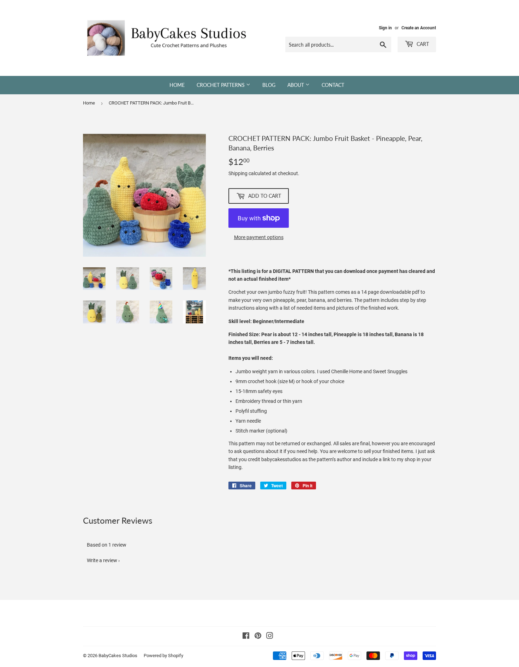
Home (177, 85)
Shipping (237, 173)
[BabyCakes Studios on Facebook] (246, 636)
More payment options (259, 237)
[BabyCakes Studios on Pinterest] (258, 636)
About (296, 85)
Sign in (385, 27)
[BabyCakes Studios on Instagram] (269, 636)
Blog (268, 85)
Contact (333, 85)
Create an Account (418, 27)
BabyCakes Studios (118, 655)
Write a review (102, 560)
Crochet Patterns (221, 85)
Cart (422, 44)
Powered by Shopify (163, 655)
